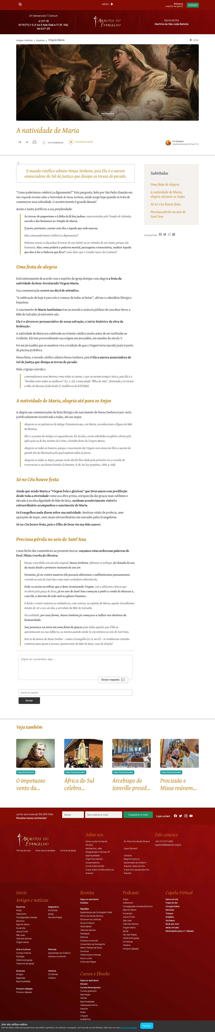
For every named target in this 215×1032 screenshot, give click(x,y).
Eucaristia (20, 928)
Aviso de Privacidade (129, 1027)
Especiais (20, 977)
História (52, 970)
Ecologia (20, 956)
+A (19, 142)
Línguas (84, 1015)
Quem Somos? (131, 848)
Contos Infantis (23, 953)
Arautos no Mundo (57, 956)
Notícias (52, 949)
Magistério (53, 906)
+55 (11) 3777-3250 (164, 841)
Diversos (20, 970)
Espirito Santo (23, 924)
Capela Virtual (179, 892)
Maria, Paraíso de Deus (91, 947)
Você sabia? (86, 926)
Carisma (128, 855)
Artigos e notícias (32, 900)
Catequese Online (89, 1005)
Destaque (85, 933)
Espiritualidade (93, 855)
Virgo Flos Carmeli (94, 859)
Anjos (19, 910)
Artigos (19, 974)
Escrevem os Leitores (90, 919)
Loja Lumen (163, 816)
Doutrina (40, 40)
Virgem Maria (56, 40)
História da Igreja (24, 960)
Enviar (29, 700)
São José (20, 935)
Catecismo (21, 913)
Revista (87, 892)
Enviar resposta (110, 679)
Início (21, 892)
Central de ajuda (68, 850)
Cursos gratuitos (88, 990)
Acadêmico (85, 1019)
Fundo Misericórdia (95, 866)
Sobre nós (94, 834)
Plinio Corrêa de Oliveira (91, 915)
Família (83, 998)
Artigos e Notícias (24, 40)
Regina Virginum (131, 859)
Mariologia (85, 994)
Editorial (84, 937)
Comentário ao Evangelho (92, 944)
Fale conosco (166, 834)
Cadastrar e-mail (138, 814)
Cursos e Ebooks (95, 973)
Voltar (195, 40)
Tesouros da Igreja (25, 963)
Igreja (51, 913)
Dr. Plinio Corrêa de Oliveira (137, 841)
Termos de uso (23, 850)
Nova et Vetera (87, 923)
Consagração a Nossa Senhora (137, 906)
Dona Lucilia (86, 958)
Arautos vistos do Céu (134, 866)
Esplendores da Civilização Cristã (96, 912)
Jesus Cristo (22, 931)
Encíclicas (52, 910)
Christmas (53, 974)
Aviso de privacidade (45, 850)
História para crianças (90, 954)
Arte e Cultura (23, 949)
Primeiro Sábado (24, 988)
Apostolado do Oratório (135, 862)
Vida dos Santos (24, 938)
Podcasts (131, 892)
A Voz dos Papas (88, 961)
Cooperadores (93, 862)
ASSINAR (192, 5)
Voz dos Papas (55, 917)
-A (26, 142)
